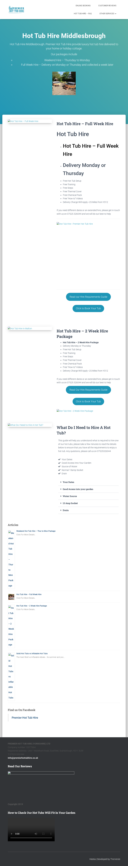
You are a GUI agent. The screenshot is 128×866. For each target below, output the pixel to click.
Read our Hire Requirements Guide (88, 296)
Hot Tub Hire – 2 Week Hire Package (31, 606)
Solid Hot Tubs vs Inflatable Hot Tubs (32, 653)
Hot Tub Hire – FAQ (83, 14)
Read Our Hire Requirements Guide (88, 389)
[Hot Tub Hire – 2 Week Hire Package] (30, 328)
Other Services (107, 14)
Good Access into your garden (78, 489)
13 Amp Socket (70, 503)
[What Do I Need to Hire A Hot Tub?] (30, 425)
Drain (66, 510)
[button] (115, 14)
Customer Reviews (107, 6)
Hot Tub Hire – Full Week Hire (85, 123)
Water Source (70, 496)
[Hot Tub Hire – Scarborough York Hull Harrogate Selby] (16, 9)
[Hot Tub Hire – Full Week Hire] (30, 121)
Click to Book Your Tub (88, 308)
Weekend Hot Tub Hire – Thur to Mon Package (35, 531)
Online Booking (83, 6)
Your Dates (68, 482)
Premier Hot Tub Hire (25, 717)
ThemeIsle (115, 859)
